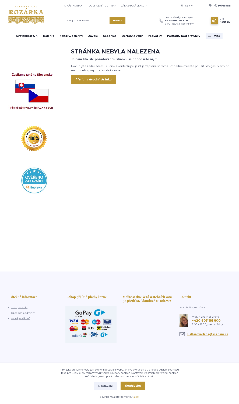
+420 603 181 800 (176, 20)
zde (136, 396)
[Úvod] (32, 14)
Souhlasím (133, 385)
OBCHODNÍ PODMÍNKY (102, 5)
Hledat (117, 20)
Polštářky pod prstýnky (183, 36)
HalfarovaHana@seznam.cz (207, 334)
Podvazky (155, 36)
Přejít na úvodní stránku (94, 79)
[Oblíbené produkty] (211, 5)
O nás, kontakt (19, 307)
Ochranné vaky (132, 36)
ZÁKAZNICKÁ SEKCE (132, 5)
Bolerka (48, 36)
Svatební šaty (25, 36)
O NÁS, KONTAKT (73, 5)
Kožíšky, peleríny (71, 36)
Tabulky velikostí (20, 318)
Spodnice (109, 36)
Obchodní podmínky (23, 312)
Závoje (93, 36)
